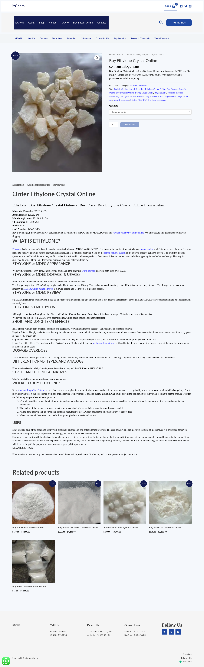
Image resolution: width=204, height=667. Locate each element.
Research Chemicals (140, 38)
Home (112, 54)
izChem (18, 6)
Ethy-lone (17, 249)
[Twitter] (185, 6)
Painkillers (71, 38)
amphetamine (147, 249)
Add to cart (129, 124)
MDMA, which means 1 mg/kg (38, 289)
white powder (88, 271)
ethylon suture (160, 93)
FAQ (63, 22)
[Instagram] (190, 6)
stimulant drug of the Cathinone (32, 390)
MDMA (19, 38)
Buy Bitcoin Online (83, 22)
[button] (67, 23)
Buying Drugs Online (144, 93)
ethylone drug (143, 96)
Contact (101, 22)
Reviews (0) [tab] (59, 185)
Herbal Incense (161, 38)
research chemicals (121, 100)
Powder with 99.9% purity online (128, 232)
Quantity (113, 105)
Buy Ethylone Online (125, 93)
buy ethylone (134, 89)
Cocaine (43, 38)
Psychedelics (120, 38)
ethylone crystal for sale (126, 96)
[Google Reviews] (171, 632)
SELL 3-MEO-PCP (138, 100)
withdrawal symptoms (103, 343)
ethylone (171, 93)
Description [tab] (18, 185)
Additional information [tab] (38, 185)
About (31, 22)
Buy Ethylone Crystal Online (153, 89)
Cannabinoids (102, 38)
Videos (52, 22)
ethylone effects (156, 96)
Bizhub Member (121, 89)
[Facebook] (181, 6)
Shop (42, 22)
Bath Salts (57, 38)
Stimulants (86, 38)
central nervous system (114, 252)
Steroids (31, 38)
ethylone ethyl (171, 96)
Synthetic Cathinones (157, 100)
